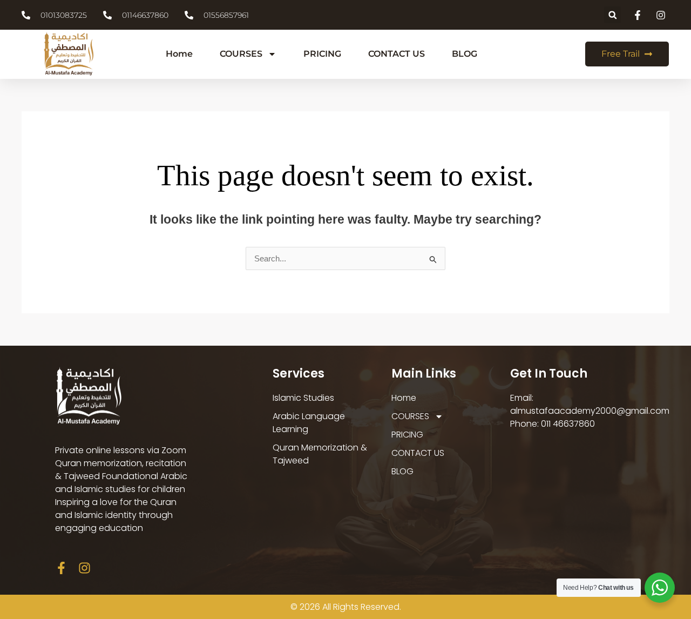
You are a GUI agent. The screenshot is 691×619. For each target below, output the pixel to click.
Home (179, 54)
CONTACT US (396, 54)
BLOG (464, 54)
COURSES (241, 54)
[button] (612, 14)
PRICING (322, 54)
